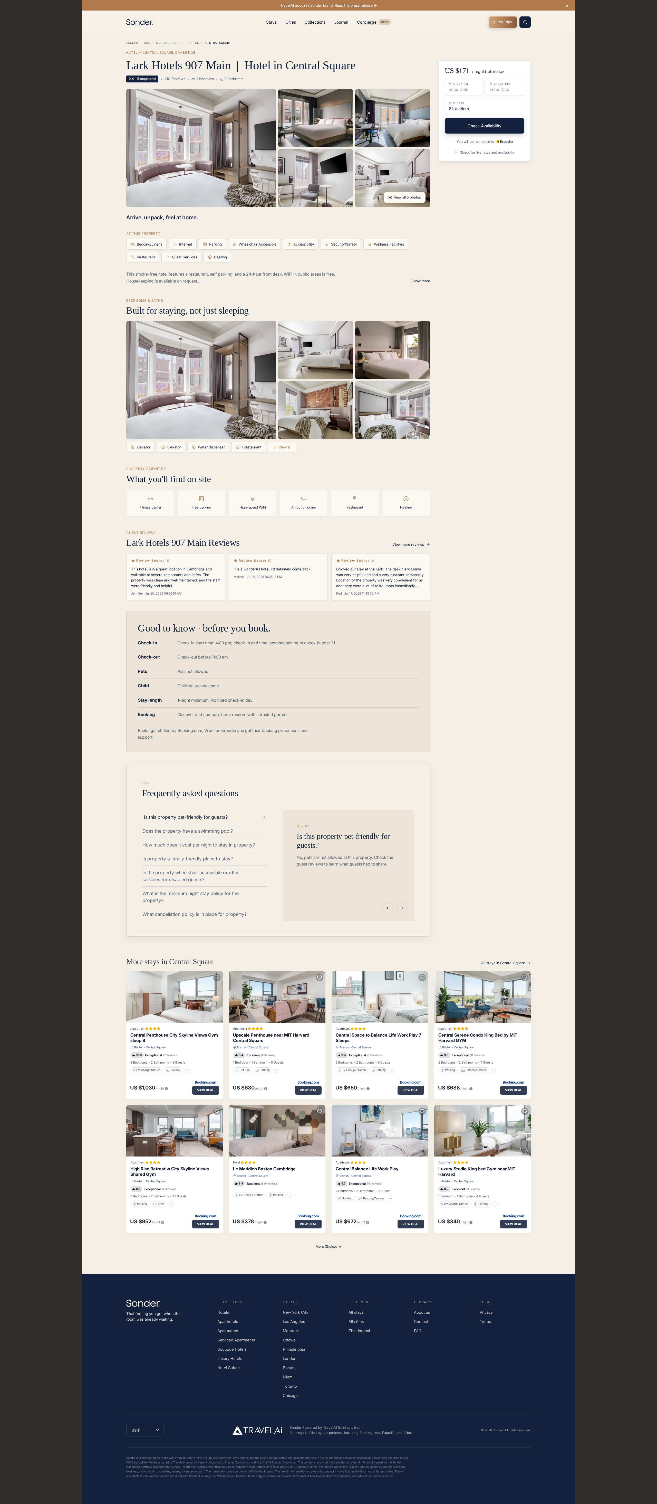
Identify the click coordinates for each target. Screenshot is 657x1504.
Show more (420, 281)
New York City (295, 1312)
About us (422, 1312)
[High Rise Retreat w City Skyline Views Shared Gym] (174, 1131)
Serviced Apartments (236, 1340)
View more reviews (408, 544)
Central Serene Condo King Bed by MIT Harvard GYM (477, 1037)
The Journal (359, 1331)
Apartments (227, 1331)
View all (284, 447)
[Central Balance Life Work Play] (380, 1131)
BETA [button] (385, 23)
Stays (271, 22)
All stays (356, 1312)
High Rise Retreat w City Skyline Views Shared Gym (169, 1171)
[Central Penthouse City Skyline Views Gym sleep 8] (174, 997)
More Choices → (329, 1246)
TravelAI (287, 5)
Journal (341, 22)
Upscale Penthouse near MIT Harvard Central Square (271, 1037)
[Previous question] (388, 908)
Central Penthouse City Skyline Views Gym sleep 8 (174, 1037)
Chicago (290, 1395)
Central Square (156, 1047)
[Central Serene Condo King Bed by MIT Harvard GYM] (482, 997)
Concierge (374, 23)
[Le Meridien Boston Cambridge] (277, 1131)
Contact (421, 1321)
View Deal (205, 1090)
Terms (485, 1321)
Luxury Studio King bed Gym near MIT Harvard (476, 1171)
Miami (288, 1377)
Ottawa (289, 1340)
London (289, 1358)
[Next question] (401, 908)
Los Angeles (294, 1321)
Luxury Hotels (229, 1358)
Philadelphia (294, 1349)
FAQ (417, 1331)
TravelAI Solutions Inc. (341, 1427)
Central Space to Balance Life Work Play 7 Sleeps (378, 1037)
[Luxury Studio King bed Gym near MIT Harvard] (482, 1131)
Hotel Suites (228, 1368)
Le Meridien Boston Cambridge (264, 1168)
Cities (290, 22)
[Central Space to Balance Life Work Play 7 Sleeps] (380, 997)
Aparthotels (227, 1321)
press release (362, 5)
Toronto (290, 1386)
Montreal (291, 1331)
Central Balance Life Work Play (367, 1168)
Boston (138, 1047)
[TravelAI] (259, 1430)
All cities (356, 1321)
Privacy (486, 1312)
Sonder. (498, 1430)
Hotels (223, 1312)
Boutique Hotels (232, 1349)
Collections (315, 22)
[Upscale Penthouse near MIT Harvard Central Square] (277, 997)
